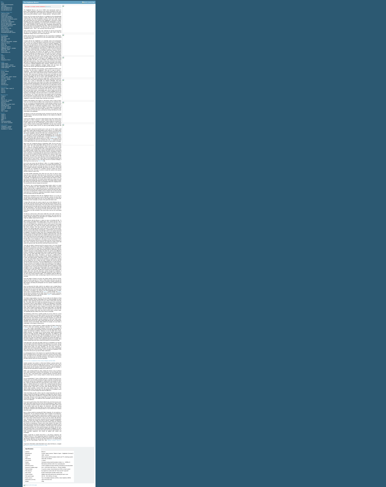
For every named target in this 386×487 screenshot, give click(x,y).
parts (7, 76)
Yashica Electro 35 (5, 52)
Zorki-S (3, 88)
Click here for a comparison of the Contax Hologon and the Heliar (39, 360)
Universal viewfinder (6, 121)
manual (11, 65)
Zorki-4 (3, 89)
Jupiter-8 (3, 114)
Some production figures (7, 31)
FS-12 (2, 71)
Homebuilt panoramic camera (8, 32)
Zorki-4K (3, 91)
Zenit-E (3, 76)
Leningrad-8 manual (6, 127)
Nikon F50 (3, 49)
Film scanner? (4, 27)
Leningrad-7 (4, 126)
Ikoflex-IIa (3, 44)
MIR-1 (2, 120)
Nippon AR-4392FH (6, 46)
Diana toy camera (5, 42)
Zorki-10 (3, 92)
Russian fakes (4, 15)
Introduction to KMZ (6, 20)
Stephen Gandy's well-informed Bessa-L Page (36, 445)
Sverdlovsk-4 (4, 129)
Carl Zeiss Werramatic (6, 41)
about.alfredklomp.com (6, 7)
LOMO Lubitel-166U (6, 66)
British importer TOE (6, 28)
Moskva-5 (3, 102)
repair (8, 49)
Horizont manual (5, 101)
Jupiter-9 (3, 116)
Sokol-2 (3, 109)
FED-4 (2, 55)
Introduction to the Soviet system (9, 19)
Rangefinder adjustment (7, 25)
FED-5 (2, 57)
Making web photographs (7, 4)
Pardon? (48, 6)
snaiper (6, 110)
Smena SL (3, 108)
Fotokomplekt (4, 74)
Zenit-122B (3, 80)
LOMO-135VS (4, 63)
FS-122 (3, 72)
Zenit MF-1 (3, 83)
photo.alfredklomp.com (6, 8)
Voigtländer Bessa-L (6, 48)
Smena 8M (3, 106)
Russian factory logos (6, 23)
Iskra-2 (3, 97)
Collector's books (5, 13)
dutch (13, 104)
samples (15, 41)
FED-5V (3, 58)
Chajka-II (3, 96)
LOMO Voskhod (5, 67)
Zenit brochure (4, 84)
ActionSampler (4, 36)
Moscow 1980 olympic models (8, 24)
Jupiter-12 (3, 118)
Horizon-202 (4, 100)
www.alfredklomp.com (6, 10)
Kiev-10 (3, 98)
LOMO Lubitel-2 (5, 65)
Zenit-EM (3, 78)
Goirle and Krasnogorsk (7, 17)
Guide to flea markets (6, 16)
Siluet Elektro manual (6, 104)
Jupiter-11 (3, 117)
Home (2, 3)
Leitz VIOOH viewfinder (7, 122)
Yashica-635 (4, 50)
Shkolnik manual (5, 105)
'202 (52, 139)
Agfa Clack (3, 37)
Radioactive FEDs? (6, 59)
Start (2, 110)
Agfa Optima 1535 (5, 38)
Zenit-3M (3, 75)
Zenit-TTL (3, 79)
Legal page (3, 6)
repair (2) (11, 88)
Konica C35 (4, 45)
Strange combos (5, 29)
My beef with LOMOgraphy (7, 21)
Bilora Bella (3, 40)
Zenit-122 (3, 82)
